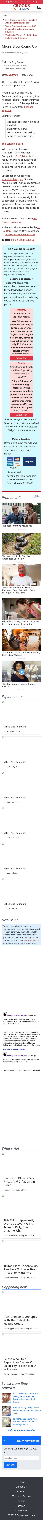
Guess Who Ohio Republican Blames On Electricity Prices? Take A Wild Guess (20, 1364)
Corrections (21, 1510)
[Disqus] (21, 1041)
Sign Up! (10, 1465)
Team (22, 1482)
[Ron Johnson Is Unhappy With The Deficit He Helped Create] (21, 1302)
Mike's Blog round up (23, 239)
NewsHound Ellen (11, 1277)
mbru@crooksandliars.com (20, 234)
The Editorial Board (12, 143)
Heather (7, 1190)
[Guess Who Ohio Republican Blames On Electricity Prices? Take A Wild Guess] (21, 1344)
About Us (21, 1486)
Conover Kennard (11, 1235)
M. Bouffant (11, 74)
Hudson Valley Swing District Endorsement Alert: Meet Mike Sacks (27, 1410)
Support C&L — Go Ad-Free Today (21, 1)
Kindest (14, 467)
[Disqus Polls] (21, 978)
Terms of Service (31, 940)
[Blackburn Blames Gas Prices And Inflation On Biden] (21, 1164)
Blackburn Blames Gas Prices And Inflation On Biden (19, 1181)
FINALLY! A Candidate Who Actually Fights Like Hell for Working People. (25, 1422)
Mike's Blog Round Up (19, 46)
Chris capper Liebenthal (13, 1328)
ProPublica (21, 156)
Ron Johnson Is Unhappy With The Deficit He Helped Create (20, 1320)
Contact (21, 1491)
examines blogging (12, 179)
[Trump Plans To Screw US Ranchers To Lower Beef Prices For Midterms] (21, 1251)
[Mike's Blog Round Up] (21, 712)
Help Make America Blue (21, 1430)
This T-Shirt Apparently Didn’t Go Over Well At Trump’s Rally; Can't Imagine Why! (19, 1225)
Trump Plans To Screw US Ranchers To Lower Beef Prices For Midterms (21, 1269)
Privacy (21, 1501)
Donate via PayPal (29, 461)
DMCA (21, 1505)
